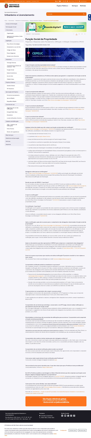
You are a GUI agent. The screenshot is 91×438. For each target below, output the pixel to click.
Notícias (8, 141)
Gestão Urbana (11, 85)
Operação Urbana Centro (43, 136)
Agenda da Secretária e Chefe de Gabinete (14, 37)
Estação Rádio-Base (12, 112)
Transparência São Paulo (20, 1)
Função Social (10, 70)
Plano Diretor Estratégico (13, 44)
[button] (85, 34)
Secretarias (11, 20)
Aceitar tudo (72, 430)
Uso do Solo (10, 76)
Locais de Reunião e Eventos (14, 118)
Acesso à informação (9, 1)
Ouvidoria (34, 1)
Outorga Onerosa (11, 62)
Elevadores (10, 115)
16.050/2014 (56, 200)
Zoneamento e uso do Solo (14, 47)
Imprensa (8, 144)
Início (6, 20)
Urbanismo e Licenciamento (22, 20)
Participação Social (11, 27)
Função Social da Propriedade (51, 20)
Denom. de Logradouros (13, 132)
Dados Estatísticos (12, 73)
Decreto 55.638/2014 (78, 326)
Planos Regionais (11, 53)
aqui (56, 360)
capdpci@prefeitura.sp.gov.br (36, 276)
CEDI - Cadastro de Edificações (12, 125)
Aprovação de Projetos (12, 92)
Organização (10, 33)
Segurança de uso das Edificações (12, 108)
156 (38, 1)
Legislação (28, 1)
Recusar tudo (82, 430)
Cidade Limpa (10, 79)
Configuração (63, 430)
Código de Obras (11, 50)
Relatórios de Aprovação (12, 138)
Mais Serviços (9, 135)
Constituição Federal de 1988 (47, 66)
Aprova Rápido (10, 98)
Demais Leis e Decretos (13, 56)
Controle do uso (10, 104)
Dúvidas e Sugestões (47, 415)
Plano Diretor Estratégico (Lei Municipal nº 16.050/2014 (62, 100)
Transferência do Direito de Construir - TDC (14, 66)
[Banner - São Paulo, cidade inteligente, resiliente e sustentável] (55, 401)
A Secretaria (9, 30)
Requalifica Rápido (11, 101)
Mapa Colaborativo (47, 367)
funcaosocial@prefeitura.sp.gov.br (77, 186)
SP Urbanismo (10, 88)
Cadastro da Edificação (12, 121)
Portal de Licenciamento (13, 95)
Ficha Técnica (10, 128)
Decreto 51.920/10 (59, 376)
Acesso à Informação (11, 24)
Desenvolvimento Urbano (36, 20)
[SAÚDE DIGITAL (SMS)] (55, 27)
